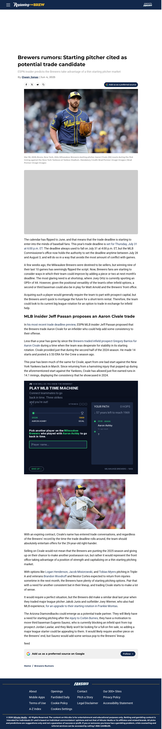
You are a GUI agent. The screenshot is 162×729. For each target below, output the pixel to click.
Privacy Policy (111, 697)
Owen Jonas (30, 77)
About (33, 691)
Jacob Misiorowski (80, 571)
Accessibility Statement (118, 703)
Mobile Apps (37, 697)
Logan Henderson (56, 571)
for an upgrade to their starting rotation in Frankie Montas (81, 606)
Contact (82, 691)
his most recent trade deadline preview (51, 324)
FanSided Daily (60, 697)
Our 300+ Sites (112, 691)
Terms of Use (37, 703)
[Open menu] (8, 5)
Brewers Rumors (44, 665)
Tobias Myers (107, 571)
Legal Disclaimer (87, 703)
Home (27, 665)
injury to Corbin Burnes (84, 618)
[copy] (43, 84)
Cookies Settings (61, 709)
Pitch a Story (85, 697)
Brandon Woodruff (55, 576)
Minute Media (20, 717)
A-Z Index (35, 709)
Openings (57, 691)
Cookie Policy (59, 703)
